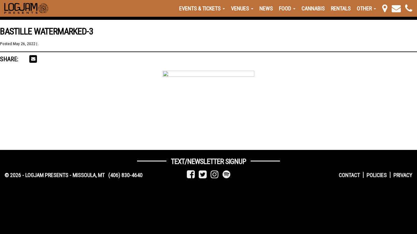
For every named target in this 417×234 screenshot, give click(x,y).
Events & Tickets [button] (200, 8)
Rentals (341, 8)
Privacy (402, 175)
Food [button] (285, 8)
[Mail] (396, 8)
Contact (349, 175)
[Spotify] (226, 174)
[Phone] (409, 8)
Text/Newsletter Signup (208, 161)
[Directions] (385, 8)
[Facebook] (190, 174)
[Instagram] (214, 174)
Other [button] (365, 8)
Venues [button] (240, 8)
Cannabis (313, 8)
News (266, 8)
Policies (377, 175)
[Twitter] (202, 174)
